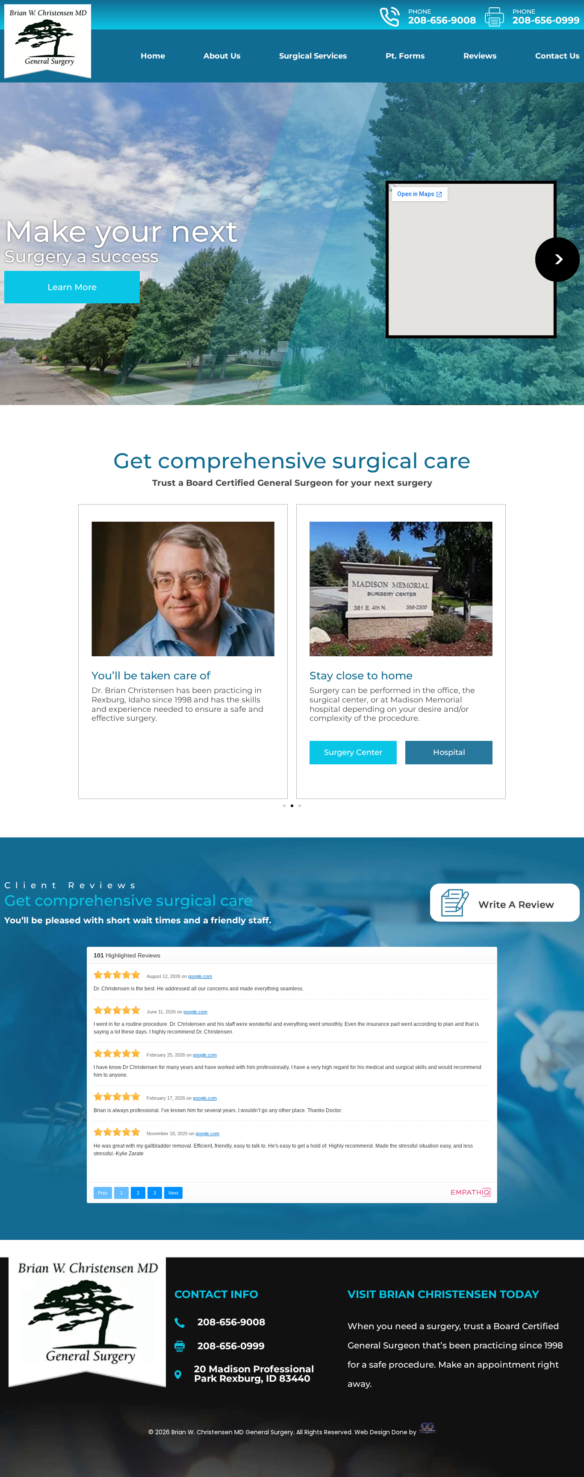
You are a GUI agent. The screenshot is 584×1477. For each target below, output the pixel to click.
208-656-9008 (442, 20)
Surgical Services (313, 56)
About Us (222, 56)
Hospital (449, 752)
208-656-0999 (546, 20)
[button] (284, 806)
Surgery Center (353, 752)
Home (153, 56)
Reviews (480, 56)
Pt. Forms (405, 56)
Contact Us (557, 56)
